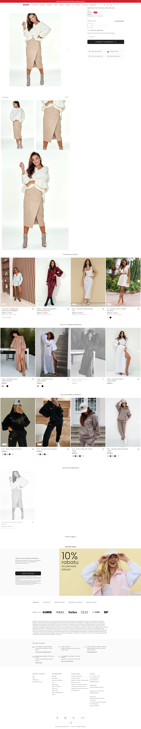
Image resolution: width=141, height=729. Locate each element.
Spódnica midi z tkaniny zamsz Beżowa (12, 523)
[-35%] (88, 282)
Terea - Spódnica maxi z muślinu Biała (115, 380)
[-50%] (123, 282)
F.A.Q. (53, 682)
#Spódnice (46, 602)
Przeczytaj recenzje (92, 652)
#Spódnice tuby (91, 602)
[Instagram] (73, 718)
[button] (111, 5)
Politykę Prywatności (28, 582)
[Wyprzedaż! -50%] (17, 495)
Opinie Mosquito (56, 686)
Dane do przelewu (37, 682)
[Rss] (82, 718)
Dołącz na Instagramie (67, 661)
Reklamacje (55, 684)
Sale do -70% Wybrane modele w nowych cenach (70, 1)
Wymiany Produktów (57, 680)
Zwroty (53, 694)
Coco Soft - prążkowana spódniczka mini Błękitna (10, 310)
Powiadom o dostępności (105, 42)
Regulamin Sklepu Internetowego (80, 680)
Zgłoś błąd (55, 690)
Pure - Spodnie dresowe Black (47, 449)
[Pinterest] (65, 718)
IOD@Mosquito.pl (94, 693)
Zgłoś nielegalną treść (58, 692)
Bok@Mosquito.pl (94, 681)
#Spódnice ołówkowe (75, 602)
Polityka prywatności (76, 676)
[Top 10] (17, 422)
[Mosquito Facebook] (57, 718)
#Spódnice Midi (59, 602)
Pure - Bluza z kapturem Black (11, 449)
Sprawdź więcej (70, 547)
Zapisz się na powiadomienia (43, 652)
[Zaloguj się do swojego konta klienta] (107, 5)
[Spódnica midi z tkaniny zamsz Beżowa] (53, 125)
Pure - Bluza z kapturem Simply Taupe (82, 450)
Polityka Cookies (75, 678)
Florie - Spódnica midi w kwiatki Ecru (82, 310)
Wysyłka (54, 676)
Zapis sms (55, 688)
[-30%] (17, 282)
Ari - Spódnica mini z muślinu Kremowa (116, 310)
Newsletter (54, 678)
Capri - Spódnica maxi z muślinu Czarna (80, 380)
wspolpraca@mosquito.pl (97, 687)
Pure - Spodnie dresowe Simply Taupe (117, 450)
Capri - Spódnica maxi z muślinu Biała (45, 380)
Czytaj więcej (38, 662)
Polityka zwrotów (75, 682)
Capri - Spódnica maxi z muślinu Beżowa (10, 380)
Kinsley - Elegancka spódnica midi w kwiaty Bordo (47, 310)
